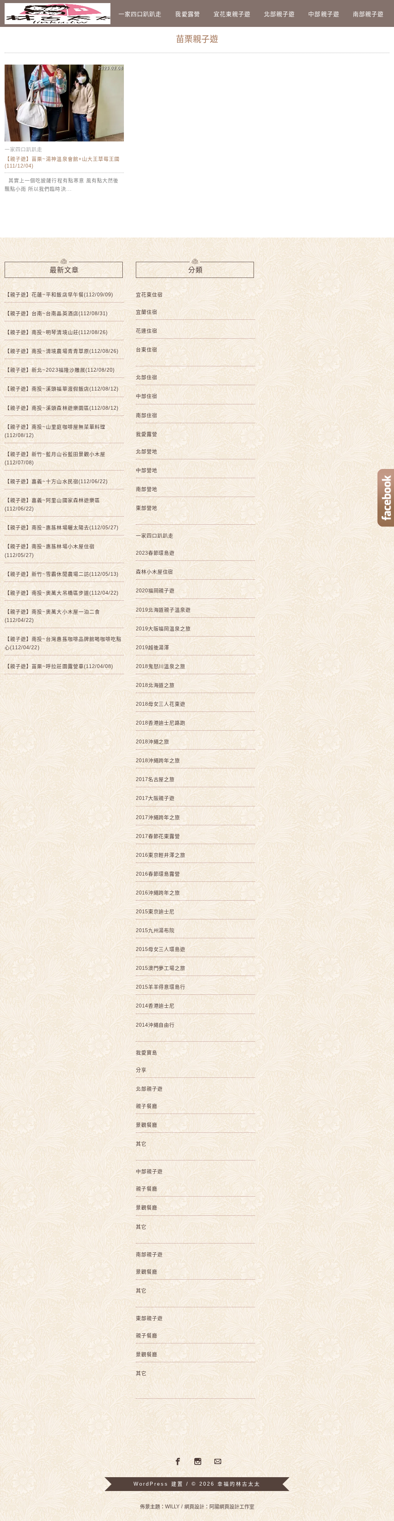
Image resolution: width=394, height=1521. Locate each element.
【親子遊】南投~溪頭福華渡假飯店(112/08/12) (62, 389)
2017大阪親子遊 (155, 798)
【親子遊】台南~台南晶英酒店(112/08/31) (56, 313)
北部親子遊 (279, 14)
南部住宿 (146, 415)
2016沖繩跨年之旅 (158, 893)
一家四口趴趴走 (140, 14)
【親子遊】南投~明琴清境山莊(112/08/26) (56, 332)
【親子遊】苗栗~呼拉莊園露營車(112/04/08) (59, 666)
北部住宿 (146, 377)
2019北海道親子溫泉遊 (163, 610)
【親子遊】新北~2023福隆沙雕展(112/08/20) (60, 370)
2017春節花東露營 (158, 836)
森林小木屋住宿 (154, 572)
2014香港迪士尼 (155, 1006)
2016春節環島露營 (158, 874)
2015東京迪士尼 (155, 911)
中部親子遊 (323, 14)
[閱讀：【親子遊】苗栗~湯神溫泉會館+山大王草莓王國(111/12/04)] (64, 141)
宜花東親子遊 (232, 14)
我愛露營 (187, 14)
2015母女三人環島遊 (160, 949)
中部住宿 (146, 396)
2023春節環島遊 (155, 553)
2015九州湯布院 (155, 930)
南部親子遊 (368, 14)
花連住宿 (146, 331)
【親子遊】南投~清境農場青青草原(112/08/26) (62, 351)
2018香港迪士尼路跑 (160, 723)
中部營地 (146, 470)
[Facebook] (177, 1461)
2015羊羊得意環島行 (160, 987)
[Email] (218, 1462)
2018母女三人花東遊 (160, 704)
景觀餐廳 (146, 1125)
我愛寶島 (146, 1053)
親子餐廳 (146, 1106)
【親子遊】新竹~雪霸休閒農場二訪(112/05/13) (62, 574)
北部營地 (146, 451)
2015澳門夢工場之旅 (160, 968)
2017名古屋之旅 (155, 779)
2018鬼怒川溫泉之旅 (160, 666)
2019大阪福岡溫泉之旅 (163, 629)
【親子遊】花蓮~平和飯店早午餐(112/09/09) (59, 295)
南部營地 (146, 489)
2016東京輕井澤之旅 (160, 855)
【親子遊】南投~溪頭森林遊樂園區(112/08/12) (62, 408)
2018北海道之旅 (155, 685)
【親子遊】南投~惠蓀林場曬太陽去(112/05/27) (62, 527)
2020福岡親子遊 (155, 590)
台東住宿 (146, 349)
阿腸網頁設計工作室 (231, 1506)
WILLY (172, 1506)
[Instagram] (198, 1462)
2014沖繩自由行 (155, 1025)
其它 (141, 1144)
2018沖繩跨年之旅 (158, 760)
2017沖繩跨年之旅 (158, 817)
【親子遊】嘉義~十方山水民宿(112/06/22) (56, 481)
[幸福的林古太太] (57, 13)
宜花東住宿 (149, 295)
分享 (141, 1070)
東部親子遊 (149, 1318)
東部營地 (146, 508)
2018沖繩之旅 (152, 742)
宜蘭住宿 (146, 312)
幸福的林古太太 (238, 1484)
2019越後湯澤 (152, 647)
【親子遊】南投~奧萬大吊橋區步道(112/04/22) (62, 593)
